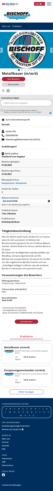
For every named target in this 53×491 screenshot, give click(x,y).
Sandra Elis (11, 131)
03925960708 (12, 135)
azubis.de (34, 112)
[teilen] (3, 90)
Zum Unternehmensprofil (18, 119)
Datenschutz (7, 465)
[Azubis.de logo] (10, 4)
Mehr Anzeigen (26, 392)
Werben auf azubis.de (12, 429)
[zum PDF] (8, 90)
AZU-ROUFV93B (10, 201)
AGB (4, 462)
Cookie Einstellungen (11, 485)
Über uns (6, 26)
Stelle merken (13, 84)
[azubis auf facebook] (3, 474)
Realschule (21, 183)
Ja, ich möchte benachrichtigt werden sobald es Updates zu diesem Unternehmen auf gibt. (22, 111)
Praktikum (17, 26)
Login (37, 4)
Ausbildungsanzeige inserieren (16, 426)
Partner (5, 442)
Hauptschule (8, 183)
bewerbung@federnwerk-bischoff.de (23, 139)
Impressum (7, 458)
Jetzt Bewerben (14, 79)
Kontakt (5, 445)
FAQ (3, 449)
